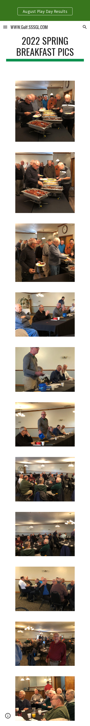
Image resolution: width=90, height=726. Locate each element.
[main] (45, 48)
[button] (5, 27)
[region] (45, 10)
